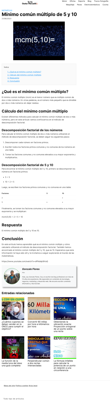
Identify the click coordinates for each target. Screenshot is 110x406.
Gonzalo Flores (31, 269)
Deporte (81, 1)
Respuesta (13, 78)
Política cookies (22, 385)
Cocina (105, 5)
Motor (64, 1)
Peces (79, 5)
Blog (89, 1)
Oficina (72, 1)
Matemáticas (7, 10)
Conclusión (13, 81)
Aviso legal (33, 385)
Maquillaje (70, 5)
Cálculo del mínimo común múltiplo (24, 75)
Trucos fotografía (101, 1)
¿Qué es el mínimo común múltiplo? (24, 72)
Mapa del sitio (9, 385)
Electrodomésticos (92, 5)
